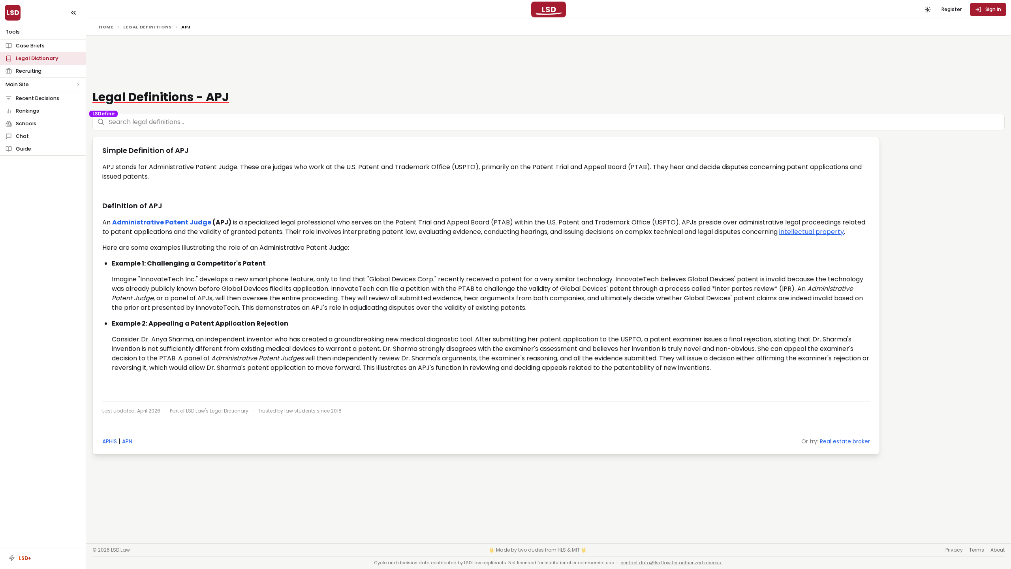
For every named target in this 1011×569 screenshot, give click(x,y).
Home (106, 27)
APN (127, 441)
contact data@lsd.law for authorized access (671, 563)
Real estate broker (845, 441)
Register (951, 9)
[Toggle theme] (927, 9)
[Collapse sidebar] (73, 12)
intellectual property (811, 231)
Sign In (993, 9)
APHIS (109, 441)
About (997, 550)
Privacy (954, 550)
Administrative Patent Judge (161, 222)
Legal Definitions (147, 27)
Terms (976, 550)
